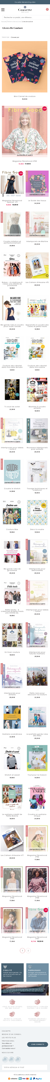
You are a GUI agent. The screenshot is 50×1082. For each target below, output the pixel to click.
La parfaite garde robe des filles (37, 734)
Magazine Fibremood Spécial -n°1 (12, 201)
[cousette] (25, 9)
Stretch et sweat (12, 775)
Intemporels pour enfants (12, 693)
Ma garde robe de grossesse (12, 569)
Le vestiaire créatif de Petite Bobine (12, 815)
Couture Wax (12, 529)
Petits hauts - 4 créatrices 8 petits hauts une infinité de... (12, 611)
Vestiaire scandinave (12, 734)
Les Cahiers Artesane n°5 (37, 282)
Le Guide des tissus (37, 200)
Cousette (6, 1031)
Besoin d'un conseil (11, 1034)
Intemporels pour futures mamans (37, 653)
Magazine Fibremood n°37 (37, 937)
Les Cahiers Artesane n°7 (12, 855)
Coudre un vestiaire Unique (37, 815)
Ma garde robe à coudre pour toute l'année (12, 325)
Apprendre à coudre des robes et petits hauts (37, 325)
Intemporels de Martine (37, 241)
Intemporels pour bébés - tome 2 (12, 448)
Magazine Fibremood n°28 (25, 161)
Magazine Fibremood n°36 (12, 937)
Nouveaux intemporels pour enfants (37, 448)
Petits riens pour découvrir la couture (37, 693)
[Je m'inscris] (45, 1067)
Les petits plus (9, 1038)
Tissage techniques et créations (37, 489)
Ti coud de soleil (12, 406)
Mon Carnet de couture (25, 96)
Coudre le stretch (12, 488)
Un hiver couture (12, 652)
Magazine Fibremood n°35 (37, 897)
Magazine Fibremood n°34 (12, 897)
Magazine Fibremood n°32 (37, 856)
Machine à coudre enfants (37, 407)
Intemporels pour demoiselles (37, 569)
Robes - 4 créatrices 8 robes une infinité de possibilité (12, 284)
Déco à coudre (37, 529)
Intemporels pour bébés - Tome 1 (37, 610)
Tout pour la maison (37, 775)
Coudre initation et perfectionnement (12, 242)
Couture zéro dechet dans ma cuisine (37, 366)
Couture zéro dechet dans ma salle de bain (12, 366)
